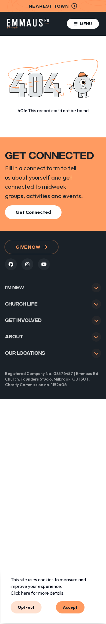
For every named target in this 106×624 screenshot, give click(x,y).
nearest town (49, 5)
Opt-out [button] (26, 607)
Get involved (23, 320)
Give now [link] (28, 247)
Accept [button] (70, 607)
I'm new (14, 287)
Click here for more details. (37, 593)
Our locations (25, 352)
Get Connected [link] (33, 212)
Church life (21, 303)
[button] (83, 24)
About (14, 336)
